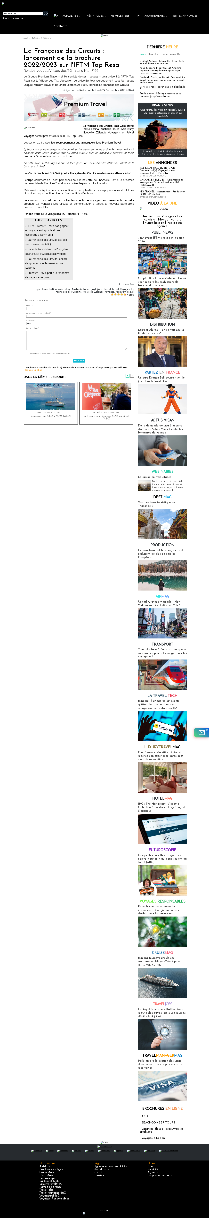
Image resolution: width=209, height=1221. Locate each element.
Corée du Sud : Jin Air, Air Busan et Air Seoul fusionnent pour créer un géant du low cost (162, 80)
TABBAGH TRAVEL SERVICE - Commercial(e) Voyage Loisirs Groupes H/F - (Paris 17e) (158, 170)
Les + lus (153, 54)
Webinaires (163, 472)
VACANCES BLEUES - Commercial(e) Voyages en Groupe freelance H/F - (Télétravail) (162, 182)
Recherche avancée (13, 18)
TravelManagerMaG (52, 1192)
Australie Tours (80, 289)
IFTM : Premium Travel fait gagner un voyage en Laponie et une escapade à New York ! (46, 230)
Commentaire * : (33, 328)
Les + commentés (171, 54)
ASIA (144, 1116)
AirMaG (44, 1166)
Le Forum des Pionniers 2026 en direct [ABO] (106, 417)
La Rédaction (83, 90)
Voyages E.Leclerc (153, 1138)
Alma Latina (49, 289)
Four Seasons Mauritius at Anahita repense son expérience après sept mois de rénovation (160, 71)
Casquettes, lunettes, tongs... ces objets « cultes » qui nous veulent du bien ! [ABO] (162, 859)
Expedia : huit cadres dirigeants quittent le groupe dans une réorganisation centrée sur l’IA (158, 705)
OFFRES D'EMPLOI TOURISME (153, 176)
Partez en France (50, 1187)
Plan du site (101, 1169)
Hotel (162, 799)
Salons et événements (41, 38)
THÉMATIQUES (95, 16)
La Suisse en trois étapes (154, 477)
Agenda (153, 1172)
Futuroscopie (162, 850)
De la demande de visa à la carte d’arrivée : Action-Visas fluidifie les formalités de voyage (160, 429)
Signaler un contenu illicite (111, 1166)
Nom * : (29, 306)
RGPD (98, 1172)
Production (163, 545)
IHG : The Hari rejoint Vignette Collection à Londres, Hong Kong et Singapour (161, 807)
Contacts (60, 26)
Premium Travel (124, 292)
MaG (162, 747)
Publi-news (162, 233)
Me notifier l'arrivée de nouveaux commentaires (50, 354)
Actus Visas (162, 420)
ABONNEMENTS (156, 16)
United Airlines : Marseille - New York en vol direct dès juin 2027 (162, 62)
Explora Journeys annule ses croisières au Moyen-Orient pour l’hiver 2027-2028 (159, 962)
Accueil (25, 38)
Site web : (30, 321)
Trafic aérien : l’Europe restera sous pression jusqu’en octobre (160, 95)
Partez (162, 373)
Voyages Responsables (54, 1198)
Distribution (162, 325)
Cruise (162, 953)
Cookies (99, 1175)
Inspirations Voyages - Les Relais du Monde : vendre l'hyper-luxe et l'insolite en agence (162, 221)
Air (162, 597)
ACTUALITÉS (71, 16)
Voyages (162, 901)
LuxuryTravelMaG (50, 1184)
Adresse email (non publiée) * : (39, 313)
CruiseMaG (46, 1172)
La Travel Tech (49, 1181)
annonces (162, 163)
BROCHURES (162, 1109)
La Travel (162, 696)
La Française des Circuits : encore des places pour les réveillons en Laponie (46, 263)
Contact (153, 1166)
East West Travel (101, 289)
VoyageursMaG (49, 1195)
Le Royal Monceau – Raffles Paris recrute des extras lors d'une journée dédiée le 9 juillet (162, 1013)
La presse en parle (160, 1175)
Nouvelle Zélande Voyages (98, 292)
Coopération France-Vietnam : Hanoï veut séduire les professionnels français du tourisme (162, 282)
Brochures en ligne (51, 1169)
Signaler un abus (33, 370)
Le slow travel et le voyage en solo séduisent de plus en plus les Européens (161, 554)
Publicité (153, 1169)
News (143, 54)
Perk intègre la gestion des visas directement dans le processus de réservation (160, 1064)
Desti (162, 497)
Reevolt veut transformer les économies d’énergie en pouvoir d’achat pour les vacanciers (158, 910)
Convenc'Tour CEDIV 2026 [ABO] (51, 416)
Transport (162, 644)
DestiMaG (46, 1175)
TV (138, 16)
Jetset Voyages (121, 289)
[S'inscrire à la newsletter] (201, 732)
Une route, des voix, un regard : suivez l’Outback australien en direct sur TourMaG (162, 113)
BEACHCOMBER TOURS (158, 1122)
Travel (162, 1004)
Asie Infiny (64, 289)
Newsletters (121, 16)
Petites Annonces (185, 16)
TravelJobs (46, 1190)
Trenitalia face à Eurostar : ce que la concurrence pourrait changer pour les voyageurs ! (162, 653)
